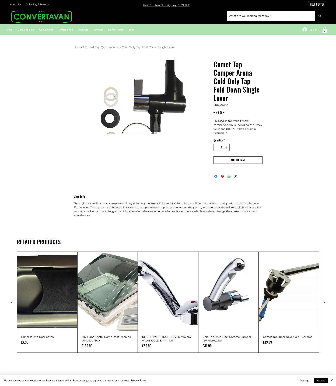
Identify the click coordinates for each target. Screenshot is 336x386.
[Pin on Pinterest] (222, 176)
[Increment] (226, 147)
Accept (321, 380)
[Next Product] (324, 302)
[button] (324, 30)
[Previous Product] (12, 302)
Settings (304, 380)
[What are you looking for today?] (319, 16)
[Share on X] (236, 176)
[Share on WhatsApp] (229, 176)
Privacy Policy (138, 380)
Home (78, 47)
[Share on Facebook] (216, 176)
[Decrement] (216, 147)
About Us (15, 4)
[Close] (332, 380)
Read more (220, 132)
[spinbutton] (221, 147)
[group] (168, 302)
